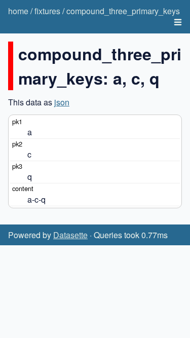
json (61, 102)
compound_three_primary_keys (123, 11)
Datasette (70, 235)
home (18, 11)
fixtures (47, 11)
